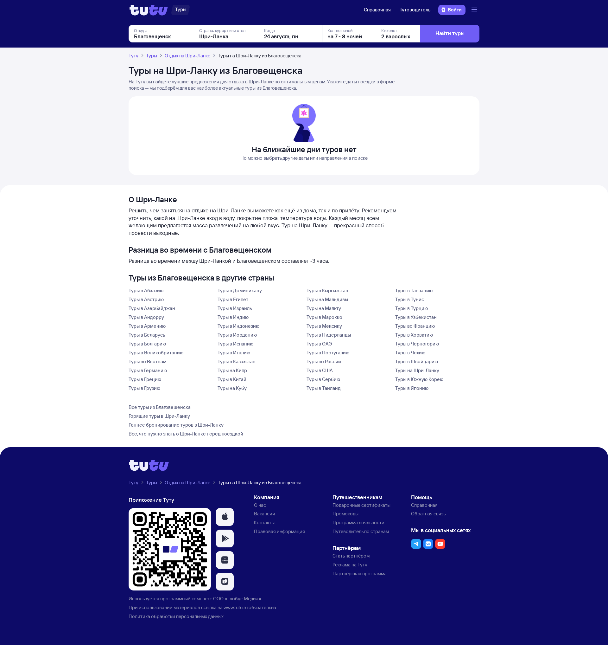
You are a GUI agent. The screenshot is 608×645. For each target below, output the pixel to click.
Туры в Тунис (409, 299)
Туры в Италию (234, 353)
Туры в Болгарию (147, 344)
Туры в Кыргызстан (327, 290)
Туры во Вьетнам (148, 361)
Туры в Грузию (144, 388)
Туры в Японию (411, 388)
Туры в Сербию (323, 379)
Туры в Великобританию (156, 353)
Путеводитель (414, 10)
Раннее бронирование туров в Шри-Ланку (176, 425)
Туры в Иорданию (237, 335)
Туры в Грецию (145, 379)
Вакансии (264, 514)
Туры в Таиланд (324, 388)
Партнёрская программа (359, 574)
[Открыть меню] (475, 10)
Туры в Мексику (324, 326)
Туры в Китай (232, 379)
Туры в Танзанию (414, 290)
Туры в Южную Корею (419, 379)
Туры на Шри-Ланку (417, 370)
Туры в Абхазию (146, 290)
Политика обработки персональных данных (176, 616)
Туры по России (324, 361)
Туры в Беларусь (147, 335)
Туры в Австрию (146, 299)
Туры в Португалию (328, 353)
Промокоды (345, 514)
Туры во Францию (415, 326)
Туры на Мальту (324, 308)
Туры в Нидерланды (329, 335)
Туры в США (320, 370)
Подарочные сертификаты (361, 505)
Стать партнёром (351, 556)
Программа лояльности (358, 522)
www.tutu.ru (236, 607)
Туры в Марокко (324, 317)
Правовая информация (279, 531)
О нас (260, 505)
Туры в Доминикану (240, 290)
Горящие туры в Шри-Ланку (159, 416)
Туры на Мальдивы (327, 299)
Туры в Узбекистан (416, 317)
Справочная (377, 10)
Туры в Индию (233, 317)
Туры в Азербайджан (152, 308)
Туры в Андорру (146, 317)
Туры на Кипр (232, 370)
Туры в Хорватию (414, 335)
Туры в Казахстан (237, 361)
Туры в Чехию (410, 353)
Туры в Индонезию (238, 326)
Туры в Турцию (411, 308)
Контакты (264, 522)
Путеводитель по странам (360, 531)
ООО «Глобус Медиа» (237, 599)
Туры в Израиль (235, 308)
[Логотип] (149, 10)
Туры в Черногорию (417, 344)
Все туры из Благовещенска (160, 407)
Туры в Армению (147, 326)
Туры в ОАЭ (319, 344)
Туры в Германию (148, 370)
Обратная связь (428, 514)
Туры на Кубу (232, 388)
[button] (225, 517)
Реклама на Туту (349, 565)
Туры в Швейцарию (416, 361)
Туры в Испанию (235, 344)
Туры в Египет (233, 299)
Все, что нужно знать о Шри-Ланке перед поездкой (186, 434)
